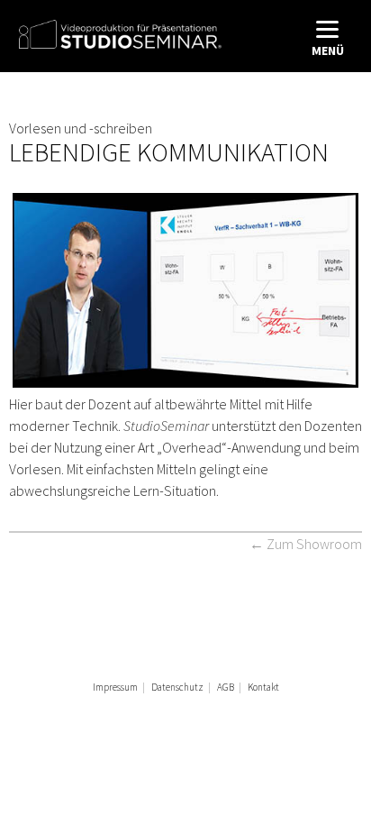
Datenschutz (177, 687)
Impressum (115, 687)
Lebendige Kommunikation (169, 152)
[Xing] (173, 716)
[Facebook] (143, 716)
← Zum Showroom (305, 544)
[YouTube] (202, 716)
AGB (225, 687)
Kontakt (263, 687)
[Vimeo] (232, 716)
